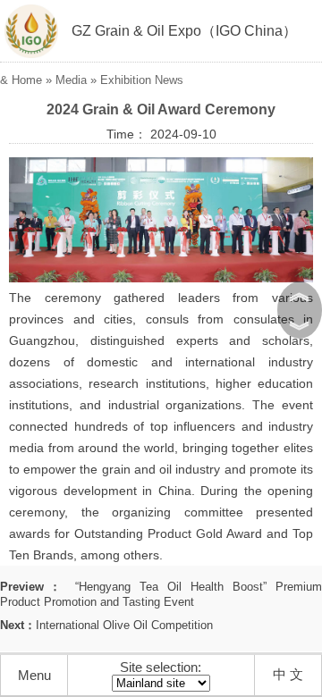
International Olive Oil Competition (124, 625)
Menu (34, 675)
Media (71, 80)
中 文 (288, 674)
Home (27, 80)
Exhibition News (141, 80)
